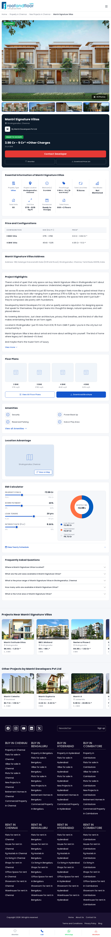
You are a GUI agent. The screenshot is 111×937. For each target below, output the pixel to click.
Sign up (101, 728)
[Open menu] (106, 6)
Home (4, 14)
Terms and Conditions (72, 923)
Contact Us (91, 917)
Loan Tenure (11, 513)
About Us (80, 917)
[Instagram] (16, 728)
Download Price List (82, 161)
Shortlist (31, 161)
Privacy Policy (90, 923)
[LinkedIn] (31, 728)
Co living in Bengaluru (42, 862)
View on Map (44, 472)
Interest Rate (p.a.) (15, 524)
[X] (39, 728)
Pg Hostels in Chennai (16, 853)
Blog (100, 923)
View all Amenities (14, 428)
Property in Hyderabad (68, 753)
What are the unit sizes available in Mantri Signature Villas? (33, 573)
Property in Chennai (18, 14)
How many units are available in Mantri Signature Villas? (31, 587)
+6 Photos (100, 97)
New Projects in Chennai (39, 14)
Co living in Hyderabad (68, 862)
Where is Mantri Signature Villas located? (24, 567)
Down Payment (13, 503)
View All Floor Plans (31, 394)
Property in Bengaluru (42, 753)
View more (10, 347)
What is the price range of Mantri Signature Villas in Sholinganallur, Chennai (41, 580)
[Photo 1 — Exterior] (15, 107)
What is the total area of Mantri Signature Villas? (28, 593)
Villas (13, 190)
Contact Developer (55, 153)
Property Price (13, 492)
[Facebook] (8, 728)
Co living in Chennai (15, 858)
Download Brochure (82, 394)
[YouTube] (24, 728)
